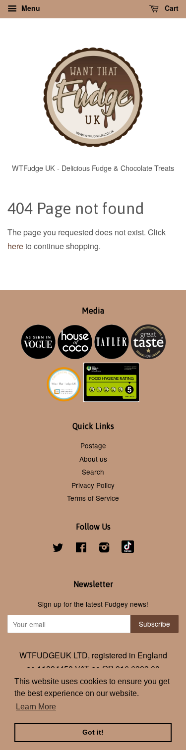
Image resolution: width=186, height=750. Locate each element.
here (15, 246)
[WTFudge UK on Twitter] (58, 549)
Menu (29, 8)
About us (93, 459)
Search (93, 472)
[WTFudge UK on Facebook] (81, 549)
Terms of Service (93, 498)
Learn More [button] (36, 706)
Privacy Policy (93, 485)
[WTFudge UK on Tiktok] (128, 550)
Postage (93, 445)
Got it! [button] (93, 732)
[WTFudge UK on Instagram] (104, 549)
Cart (171, 8)
